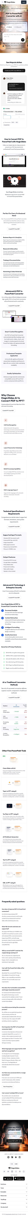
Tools (8, 8)
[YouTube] (8, 1171)
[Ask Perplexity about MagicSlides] (20, 1157)
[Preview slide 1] (7, 117)
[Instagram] (15, 1171)
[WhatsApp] (23, 1171)
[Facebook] (19, 1171)
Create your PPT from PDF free (13, 70)
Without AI (18, 27)
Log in (23, 2)
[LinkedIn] (12, 1171)
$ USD (16, 1164)
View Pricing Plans (7, 1086)
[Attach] (5, 40)
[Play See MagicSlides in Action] (14, 181)
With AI (10, 27)
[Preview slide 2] (15, 117)
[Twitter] (4, 1171)
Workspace (19, 1144)
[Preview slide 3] (23, 117)
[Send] (22, 40)
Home (3, 8)
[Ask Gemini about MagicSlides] (16, 1157)
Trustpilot (14, 1144)
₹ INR (12, 1164)
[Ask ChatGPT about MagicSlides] (8, 1157)
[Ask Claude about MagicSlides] (12, 1157)
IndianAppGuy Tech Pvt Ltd (11, 1214)
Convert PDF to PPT (13, 1141)
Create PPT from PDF (14, 229)
